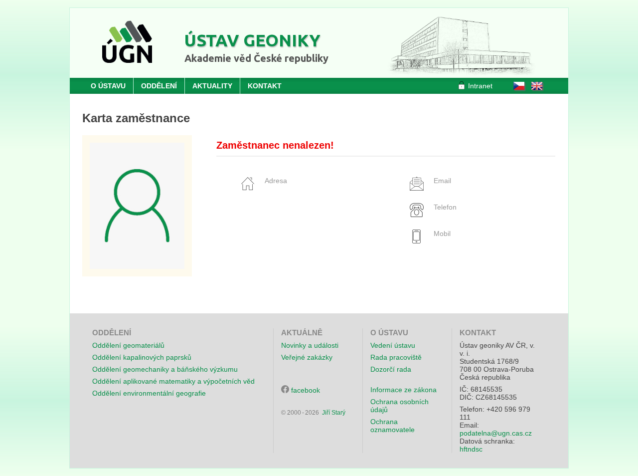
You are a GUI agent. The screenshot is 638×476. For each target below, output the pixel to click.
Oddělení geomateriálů (128, 345)
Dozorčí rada (390, 369)
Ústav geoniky (252, 39)
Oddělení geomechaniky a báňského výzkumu (165, 369)
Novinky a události (309, 345)
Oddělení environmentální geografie (149, 393)
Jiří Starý (333, 412)
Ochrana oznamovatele (392, 426)
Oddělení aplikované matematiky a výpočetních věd (173, 381)
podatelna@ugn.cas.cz (496, 433)
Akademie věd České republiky (256, 58)
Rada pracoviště (396, 357)
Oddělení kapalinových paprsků (141, 357)
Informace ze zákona (403, 390)
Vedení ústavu (392, 345)
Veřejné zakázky (306, 357)
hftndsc (471, 449)
